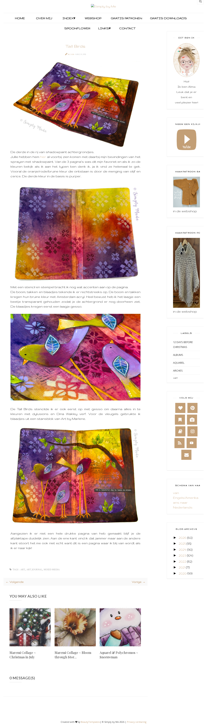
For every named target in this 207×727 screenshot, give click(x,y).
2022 (182, 561)
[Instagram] (192, 431)
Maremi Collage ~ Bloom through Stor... (73, 654)
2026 (182, 537)
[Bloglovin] (180, 408)
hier (43, 157)
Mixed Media (52, 569)
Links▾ (104, 28)
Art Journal (34, 569)
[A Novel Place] (180, 420)
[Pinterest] (192, 408)
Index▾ (69, 18)
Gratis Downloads (168, 18)
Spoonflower (76, 28)
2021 (182, 567)
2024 (182, 549)
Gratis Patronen (126, 18)
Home (19, 18)
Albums (178, 355)
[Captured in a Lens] (192, 420)
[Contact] (186, 455)
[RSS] (179, 443)
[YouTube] (192, 443)
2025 (182, 543)
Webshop (93, 18)
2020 (182, 573)
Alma (71, 54)
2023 (182, 555)
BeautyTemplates (90, 721)
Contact (127, 28)
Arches (178, 370)
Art (22, 569)
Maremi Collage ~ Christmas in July (23, 654)
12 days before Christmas (183, 344)
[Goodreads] (180, 431)
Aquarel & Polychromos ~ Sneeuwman (119, 654)
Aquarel (178, 363)
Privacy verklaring (136, 721)
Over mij (44, 18)
